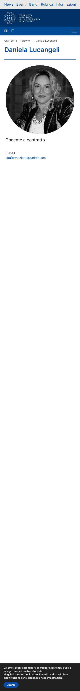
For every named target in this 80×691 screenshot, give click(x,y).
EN (6, 31)
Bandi (33, 4)
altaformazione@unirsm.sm (26, 158)
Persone (25, 40)
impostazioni (55, 678)
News (9, 4)
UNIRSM (9, 40)
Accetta (11, 684)
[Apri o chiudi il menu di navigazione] (74, 31)
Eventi (21, 4)
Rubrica (47, 4)
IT (12, 31)
